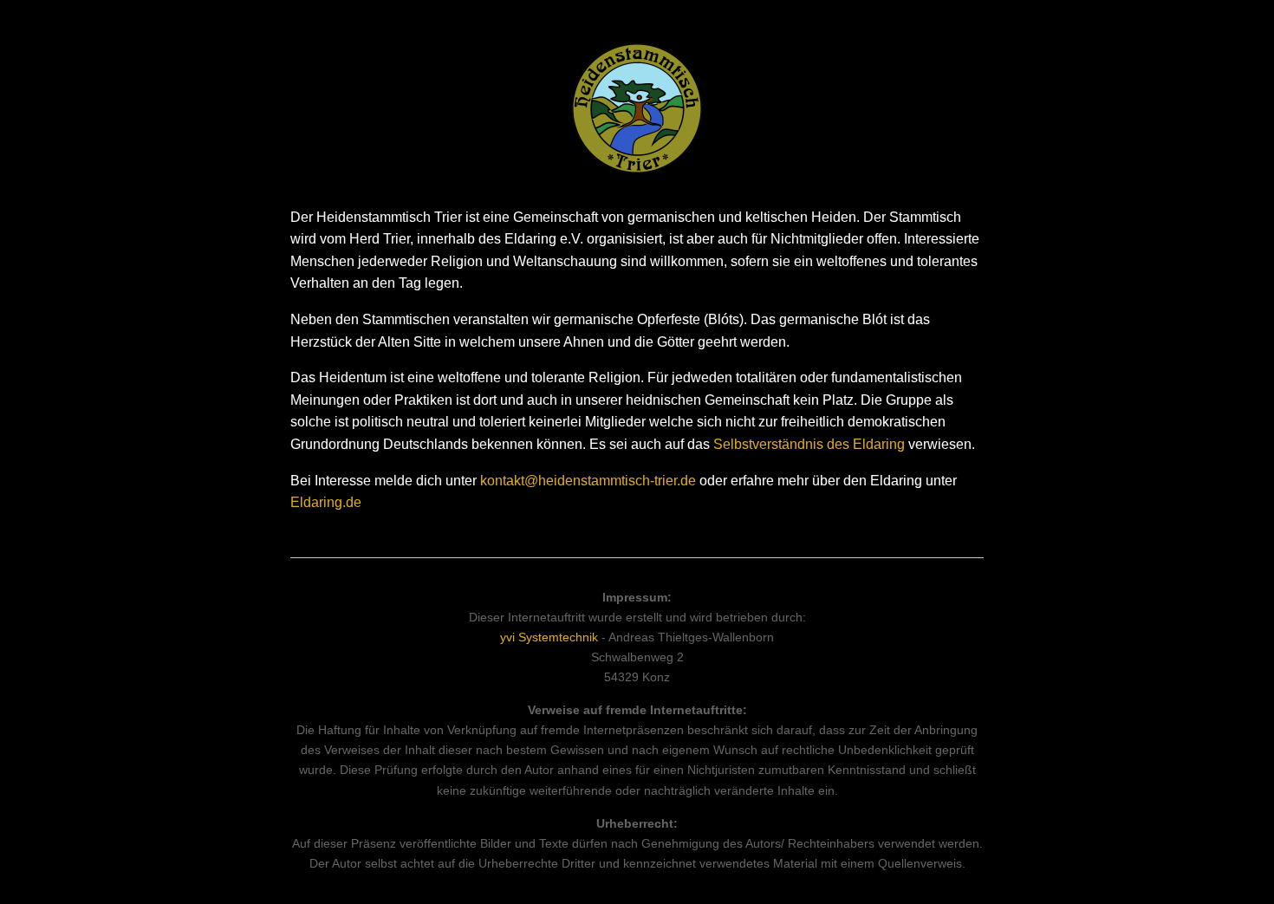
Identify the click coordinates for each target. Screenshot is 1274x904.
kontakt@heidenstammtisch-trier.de (588, 480)
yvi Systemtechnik (549, 637)
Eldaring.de (325, 502)
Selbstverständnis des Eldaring (809, 444)
